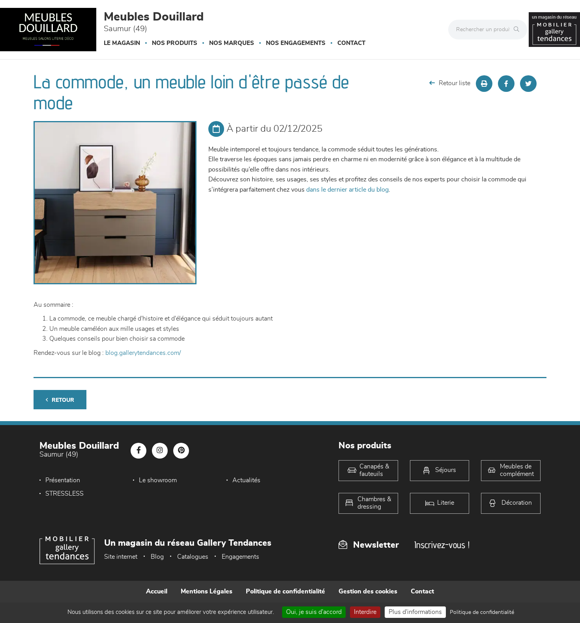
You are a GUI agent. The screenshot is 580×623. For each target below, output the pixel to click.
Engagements (240, 557)
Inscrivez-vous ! (442, 544)
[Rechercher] (518, 29)
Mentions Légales (206, 591)
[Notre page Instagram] (160, 451)
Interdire (365, 612)
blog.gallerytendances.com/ (143, 353)
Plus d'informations (415, 612)
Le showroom (158, 480)
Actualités (246, 480)
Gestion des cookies (368, 591)
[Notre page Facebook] (138, 451)
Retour (63, 400)
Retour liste (454, 83)
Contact (351, 43)
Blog (157, 557)
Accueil (156, 591)
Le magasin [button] (122, 43)
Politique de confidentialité (285, 591)
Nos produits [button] (174, 43)
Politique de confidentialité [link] (482, 612)
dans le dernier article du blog (347, 190)
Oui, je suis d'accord (314, 612)
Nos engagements (296, 43)
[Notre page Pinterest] (181, 451)
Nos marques (231, 43)
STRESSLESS (64, 494)
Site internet (120, 557)
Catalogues (192, 557)
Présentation (62, 480)
